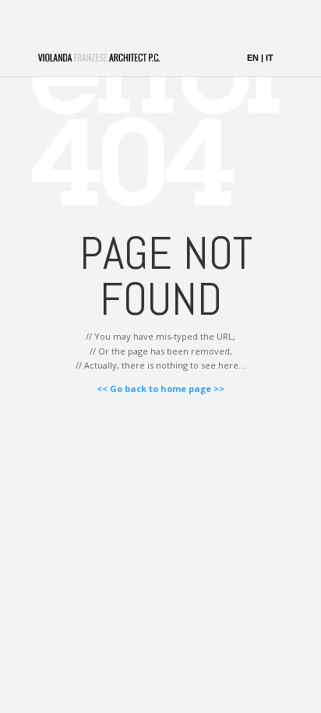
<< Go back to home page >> (160, 388)
